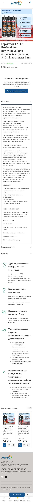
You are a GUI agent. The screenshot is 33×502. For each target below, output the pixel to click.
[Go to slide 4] (5, 39)
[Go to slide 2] (2, 39)
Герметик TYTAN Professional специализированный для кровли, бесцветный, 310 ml (24, 431)
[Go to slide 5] (6, 39)
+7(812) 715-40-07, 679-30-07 (13, 469)
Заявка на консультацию (16, 91)
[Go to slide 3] (3, 39)
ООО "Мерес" (7, 462)
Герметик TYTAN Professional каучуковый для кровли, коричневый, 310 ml (8, 431)
